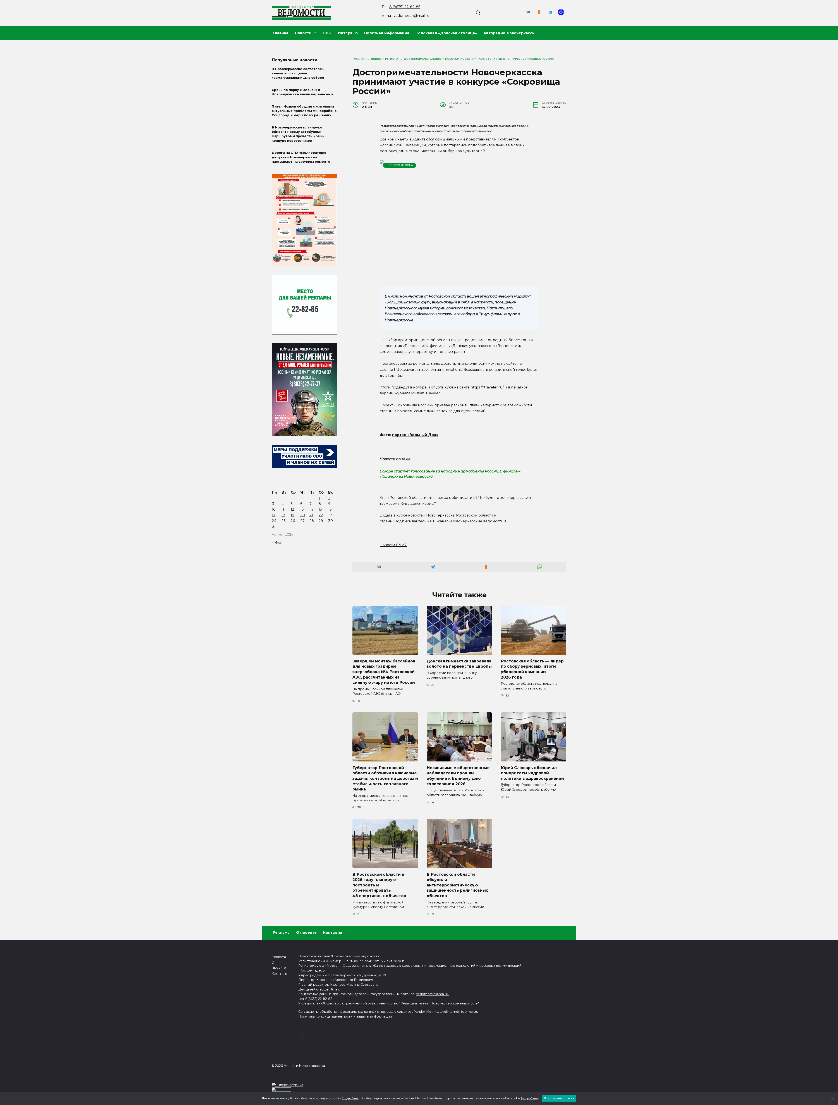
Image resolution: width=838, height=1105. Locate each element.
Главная (280, 33)
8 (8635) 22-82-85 (404, 7)
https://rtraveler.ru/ (487, 387)
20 (302, 515)
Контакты (332, 933)
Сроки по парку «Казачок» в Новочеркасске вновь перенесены (302, 92)
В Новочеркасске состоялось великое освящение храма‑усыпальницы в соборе (298, 73)
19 (292, 515)
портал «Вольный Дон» (415, 435)
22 (321, 515)
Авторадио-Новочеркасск (508, 33)
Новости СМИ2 (393, 545)
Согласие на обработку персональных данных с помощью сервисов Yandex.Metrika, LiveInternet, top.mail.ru (388, 1012)
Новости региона (399, 165)
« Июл (277, 542)
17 (273, 515)
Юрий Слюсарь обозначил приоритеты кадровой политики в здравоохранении (532, 772)
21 (311, 515)
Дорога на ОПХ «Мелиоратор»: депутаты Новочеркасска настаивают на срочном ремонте (301, 157)
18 (283, 515)
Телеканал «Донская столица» (446, 33)
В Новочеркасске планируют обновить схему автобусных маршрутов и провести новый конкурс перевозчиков (298, 133)
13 (302, 509)
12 (292, 509)
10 (274, 509)
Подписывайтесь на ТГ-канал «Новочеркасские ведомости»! (450, 521)
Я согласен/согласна (559, 1098)
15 (320, 509)
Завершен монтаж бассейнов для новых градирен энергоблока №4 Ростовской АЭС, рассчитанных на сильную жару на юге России (383, 672)
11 (283, 509)
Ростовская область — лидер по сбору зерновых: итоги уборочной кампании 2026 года (532, 669)
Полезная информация (386, 33)
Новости (303, 33)
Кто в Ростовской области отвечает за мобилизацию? (428, 498)
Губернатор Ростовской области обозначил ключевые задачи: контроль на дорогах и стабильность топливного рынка (385, 778)
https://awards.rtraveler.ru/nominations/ (428, 370)
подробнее (351, 1098)
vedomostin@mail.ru (411, 16)
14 (311, 509)
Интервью (348, 33)
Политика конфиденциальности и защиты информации (345, 1016)
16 (329, 509)
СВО (327, 33)
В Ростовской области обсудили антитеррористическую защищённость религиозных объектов (457, 885)
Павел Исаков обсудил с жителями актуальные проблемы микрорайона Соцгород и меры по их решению (304, 110)
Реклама (281, 933)
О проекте (306, 933)
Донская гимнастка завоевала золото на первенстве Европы (459, 664)
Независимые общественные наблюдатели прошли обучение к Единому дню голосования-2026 (458, 775)
